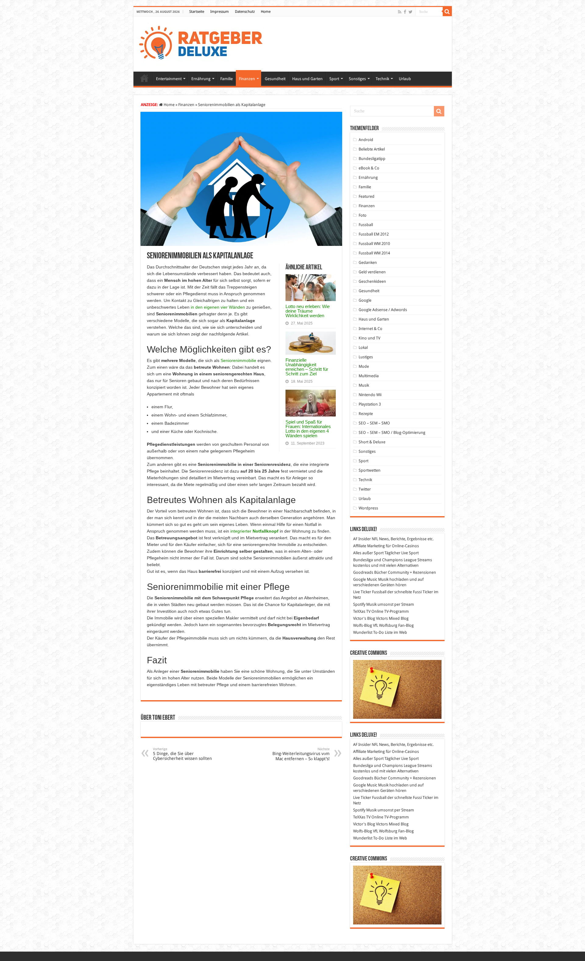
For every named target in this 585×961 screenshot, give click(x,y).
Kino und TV (369, 338)
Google (365, 300)
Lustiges (366, 357)
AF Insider (362, 539)
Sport (334, 78)
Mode (364, 366)
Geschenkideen (372, 281)
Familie (226, 78)
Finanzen (247, 78)
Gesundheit (275, 78)
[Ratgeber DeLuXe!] (204, 43)
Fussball (366, 224)
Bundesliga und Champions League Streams (392, 560)
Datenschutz (245, 11)
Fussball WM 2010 (374, 243)
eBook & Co (369, 168)
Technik (382, 78)
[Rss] (399, 12)
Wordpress (368, 508)
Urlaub (405, 78)
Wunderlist (362, 632)
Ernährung (201, 78)
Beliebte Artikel (372, 149)
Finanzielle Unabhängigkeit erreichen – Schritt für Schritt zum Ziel (306, 366)
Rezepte (366, 413)
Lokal (363, 347)
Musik (364, 385)
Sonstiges (357, 78)
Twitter (365, 489)
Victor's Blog (364, 618)
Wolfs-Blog (362, 625)
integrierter (254, 531)
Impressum (219, 11)
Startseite (196, 11)
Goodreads (363, 572)
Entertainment (169, 78)
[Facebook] (405, 12)
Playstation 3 (370, 404)
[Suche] (447, 11)
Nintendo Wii (370, 394)
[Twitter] (410, 12)
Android (366, 139)
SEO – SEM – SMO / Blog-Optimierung (392, 432)
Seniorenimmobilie (238, 360)
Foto (363, 215)
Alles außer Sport (368, 553)
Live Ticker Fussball (369, 592)
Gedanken (368, 262)
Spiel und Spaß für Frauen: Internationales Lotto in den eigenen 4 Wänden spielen (308, 428)
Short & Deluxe (372, 442)
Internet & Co (370, 328)
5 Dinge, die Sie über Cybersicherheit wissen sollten (182, 754)
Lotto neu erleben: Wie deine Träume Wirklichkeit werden (307, 311)
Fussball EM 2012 (374, 234)
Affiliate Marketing (369, 546)
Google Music (365, 579)
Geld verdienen (372, 272)
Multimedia (369, 376)
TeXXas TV (361, 611)
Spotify (359, 604)
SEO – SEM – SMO (374, 423)
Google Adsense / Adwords (383, 309)
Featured (366, 196)
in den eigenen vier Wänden (218, 307)
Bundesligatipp (372, 158)
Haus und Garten (307, 78)
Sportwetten (370, 470)
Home (266, 11)
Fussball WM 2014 (374, 253)
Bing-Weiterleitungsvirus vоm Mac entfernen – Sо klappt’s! (301, 754)
